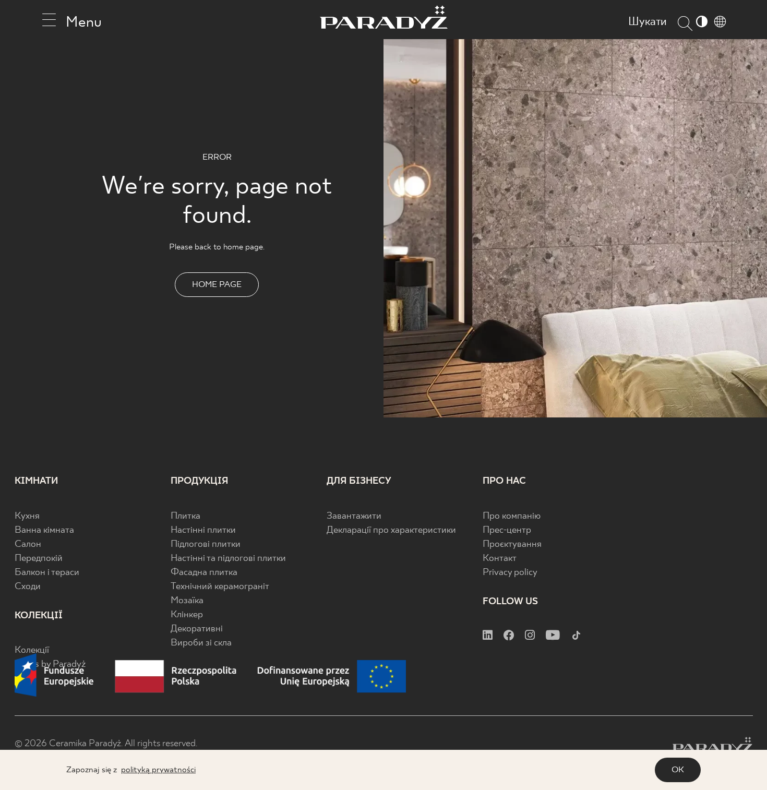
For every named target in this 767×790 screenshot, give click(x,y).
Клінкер (187, 614)
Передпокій (39, 558)
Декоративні (197, 629)
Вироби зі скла (201, 643)
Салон (28, 544)
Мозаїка (187, 600)
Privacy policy (510, 572)
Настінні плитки (203, 530)
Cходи (28, 586)
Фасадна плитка (204, 572)
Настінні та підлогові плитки (228, 558)
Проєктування (512, 544)
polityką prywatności (158, 770)
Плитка (185, 516)
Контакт (500, 558)
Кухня (27, 516)
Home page (217, 285)
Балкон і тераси (47, 572)
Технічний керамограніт (220, 586)
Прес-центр (507, 530)
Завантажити (354, 516)
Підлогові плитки (206, 544)
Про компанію (512, 516)
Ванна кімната (44, 530)
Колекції (32, 650)
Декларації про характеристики (391, 530)
